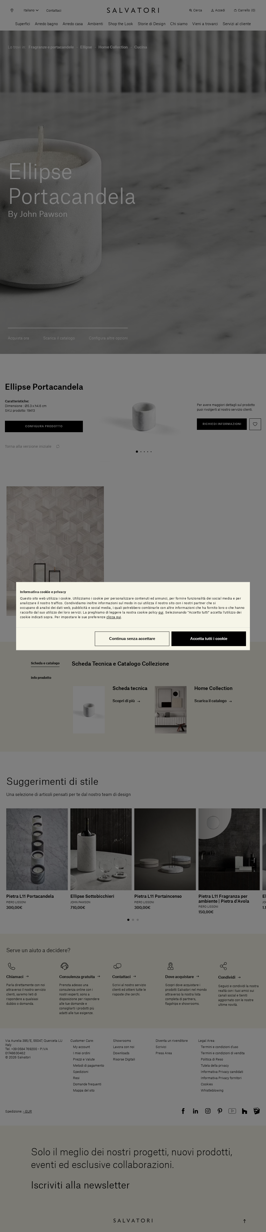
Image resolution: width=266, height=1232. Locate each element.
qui (160, 612)
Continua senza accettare (132, 638)
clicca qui (114, 617)
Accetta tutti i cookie (208, 638)
